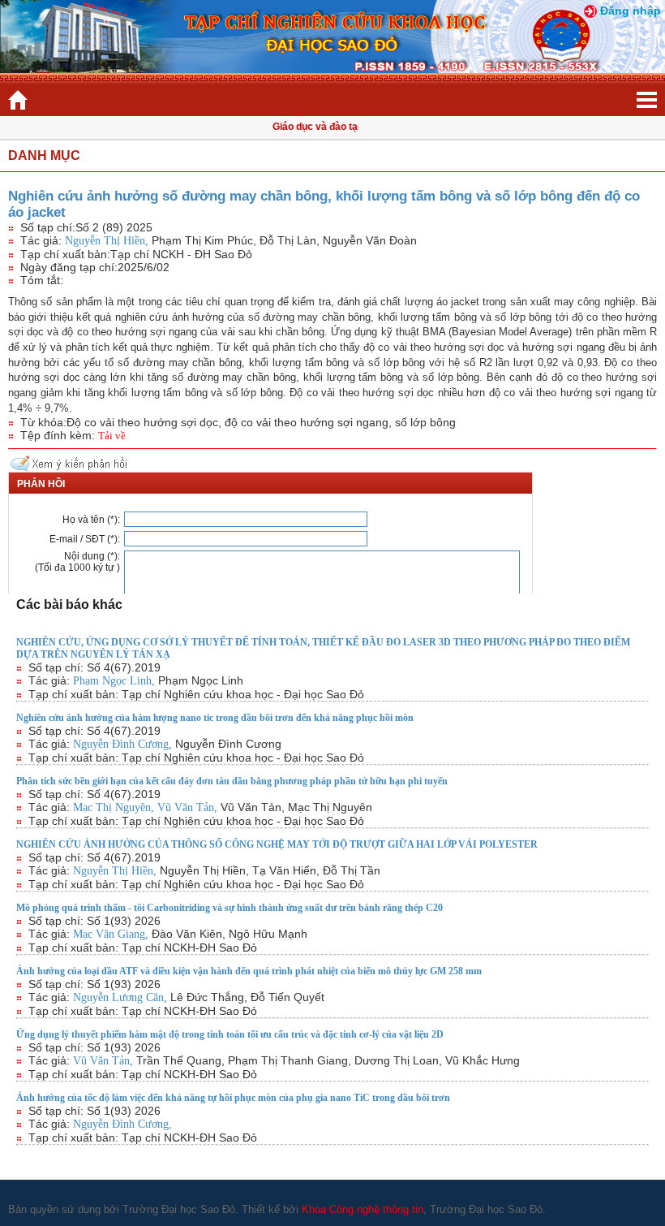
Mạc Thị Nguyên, (115, 807)
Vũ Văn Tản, (189, 807)
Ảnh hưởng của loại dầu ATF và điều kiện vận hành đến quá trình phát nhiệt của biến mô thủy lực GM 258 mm (249, 971)
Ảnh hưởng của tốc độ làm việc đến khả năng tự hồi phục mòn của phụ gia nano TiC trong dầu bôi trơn (233, 1097)
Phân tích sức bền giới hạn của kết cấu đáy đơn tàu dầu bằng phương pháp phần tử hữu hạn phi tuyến (232, 781)
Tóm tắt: (41, 280)
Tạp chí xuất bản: (65, 254)
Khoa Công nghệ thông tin (362, 1209)
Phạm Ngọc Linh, (115, 681)
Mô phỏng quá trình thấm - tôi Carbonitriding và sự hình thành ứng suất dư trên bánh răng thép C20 (229, 907)
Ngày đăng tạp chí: (69, 267)
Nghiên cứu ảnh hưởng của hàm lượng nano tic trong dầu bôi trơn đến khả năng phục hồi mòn (215, 717)
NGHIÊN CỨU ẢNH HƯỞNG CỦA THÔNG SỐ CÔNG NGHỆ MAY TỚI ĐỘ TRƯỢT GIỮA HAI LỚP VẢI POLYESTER (277, 844)
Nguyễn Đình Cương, (124, 744)
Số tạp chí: (47, 227)
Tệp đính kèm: (57, 435)
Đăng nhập (630, 10)
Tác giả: (41, 240)
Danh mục (44, 155)
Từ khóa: (43, 422)
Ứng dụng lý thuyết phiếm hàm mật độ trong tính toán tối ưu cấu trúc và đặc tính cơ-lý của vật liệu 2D (230, 1034)
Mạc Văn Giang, (112, 934)
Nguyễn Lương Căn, (121, 997)
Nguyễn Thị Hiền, (108, 241)
